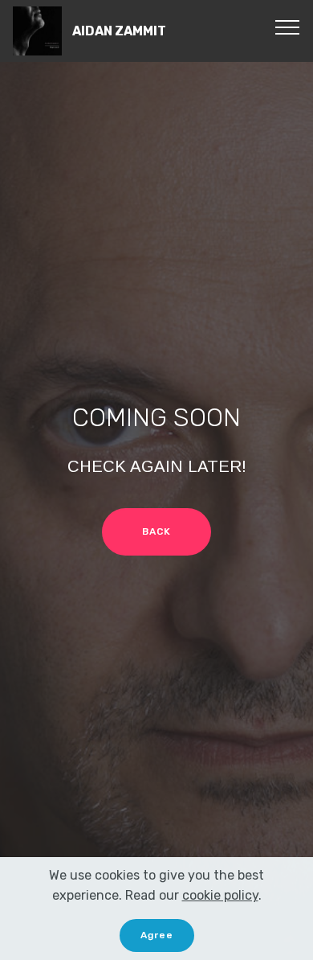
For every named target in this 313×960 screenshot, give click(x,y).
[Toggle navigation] (287, 26)
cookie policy (220, 895)
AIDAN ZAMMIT (119, 31)
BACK (156, 531)
